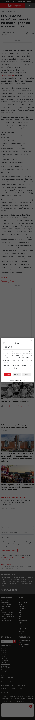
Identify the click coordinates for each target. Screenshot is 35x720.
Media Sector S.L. (20, 380)
